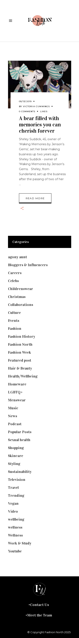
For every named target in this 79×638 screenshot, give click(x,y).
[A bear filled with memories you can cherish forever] (39, 84)
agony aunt (17, 257)
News (12, 416)
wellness (15, 527)
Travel (13, 487)
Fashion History (21, 336)
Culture (14, 312)
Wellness (15, 535)
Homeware (17, 384)
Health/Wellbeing (22, 376)
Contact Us (39, 604)
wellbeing (16, 519)
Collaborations (20, 304)
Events (13, 320)
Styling (14, 463)
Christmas (16, 296)
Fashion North (20, 344)
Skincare (15, 455)
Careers (14, 273)
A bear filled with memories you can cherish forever (40, 124)
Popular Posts (19, 432)
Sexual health (19, 440)
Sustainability (20, 471)
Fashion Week (19, 352)
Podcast (14, 424)
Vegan (13, 503)
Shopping (16, 447)
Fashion (14, 328)
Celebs (13, 281)
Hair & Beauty (20, 368)
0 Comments (27, 111)
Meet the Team (39, 615)
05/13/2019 (25, 101)
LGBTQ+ (15, 392)
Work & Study (19, 543)
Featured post (19, 360)
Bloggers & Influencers (28, 265)
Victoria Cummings (36, 106)
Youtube (15, 551)
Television (16, 479)
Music (13, 408)
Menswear (17, 400)
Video (13, 511)
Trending (16, 495)
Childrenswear (20, 288)
